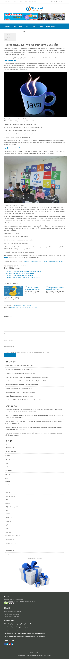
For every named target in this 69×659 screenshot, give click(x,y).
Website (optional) (9, 346)
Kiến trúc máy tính (10, 543)
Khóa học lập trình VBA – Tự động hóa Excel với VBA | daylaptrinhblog (24, 421)
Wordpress (8, 521)
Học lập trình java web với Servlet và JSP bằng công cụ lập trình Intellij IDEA (26, 381)
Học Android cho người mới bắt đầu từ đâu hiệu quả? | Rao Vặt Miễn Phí (25, 433)
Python (41, 26)
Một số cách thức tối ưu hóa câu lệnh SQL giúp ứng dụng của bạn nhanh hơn (26, 377)
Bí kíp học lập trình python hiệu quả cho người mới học (20, 392)
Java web (8, 489)
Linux (6, 547)
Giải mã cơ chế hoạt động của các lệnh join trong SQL (20, 373)
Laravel (7, 513)
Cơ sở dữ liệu (8, 31)
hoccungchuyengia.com (32, 655)
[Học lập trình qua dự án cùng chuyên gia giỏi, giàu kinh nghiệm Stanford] (34, 20)
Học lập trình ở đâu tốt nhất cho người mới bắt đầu (19, 275)
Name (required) (8, 334)
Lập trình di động (50, 26)
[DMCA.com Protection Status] (9, 604)
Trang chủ (7, 26)
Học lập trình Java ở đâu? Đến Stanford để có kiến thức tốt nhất (23, 271)
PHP (34, 26)
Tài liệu (7, 529)
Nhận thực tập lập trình (30, 1)
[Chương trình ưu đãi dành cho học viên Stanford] (34, 588)
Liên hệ (14, 1)
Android (7, 481)
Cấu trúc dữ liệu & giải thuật (13, 535)
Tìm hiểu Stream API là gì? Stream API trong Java (19, 388)
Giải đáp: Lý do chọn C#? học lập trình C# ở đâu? (23, 308)
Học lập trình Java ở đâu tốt (12, 148)
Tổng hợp (18, 31)
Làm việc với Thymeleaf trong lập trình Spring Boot (19, 369)
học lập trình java (9, 35)
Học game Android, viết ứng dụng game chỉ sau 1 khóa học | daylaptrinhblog (26, 427)
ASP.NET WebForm (10, 451)
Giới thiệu (7, 1)
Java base (8, 485)
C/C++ (27, 26)
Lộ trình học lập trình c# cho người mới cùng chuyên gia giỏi (21, 384)
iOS (6, 499)
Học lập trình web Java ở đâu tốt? (22, 306)
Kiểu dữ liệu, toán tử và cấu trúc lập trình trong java (20, 273)
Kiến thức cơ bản (10, 539)
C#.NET (7, 455)
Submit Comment (10, 355)
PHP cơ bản (8, 517)
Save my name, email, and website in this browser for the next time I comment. (27, 352)
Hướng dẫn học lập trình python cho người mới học (19, 396)
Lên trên (49, 655)
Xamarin (7, 503)
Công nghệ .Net (9, 459)
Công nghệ (8, 474)
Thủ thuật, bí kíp (9, 550)
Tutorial (20, 1)
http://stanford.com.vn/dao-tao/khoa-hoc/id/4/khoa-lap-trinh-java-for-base (43, 261)
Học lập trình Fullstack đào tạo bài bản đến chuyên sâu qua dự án (23, 400)
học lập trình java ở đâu (10, 38)
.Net (14, 26)
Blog (6, 463)
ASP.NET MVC (9, 448)
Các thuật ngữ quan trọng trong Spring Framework (19, 365)
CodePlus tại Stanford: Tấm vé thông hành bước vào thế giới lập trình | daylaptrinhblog (29, 410)
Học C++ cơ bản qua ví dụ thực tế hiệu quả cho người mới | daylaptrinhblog (26, 415)
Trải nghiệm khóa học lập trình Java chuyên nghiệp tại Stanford (23, 277)
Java (20, 26)
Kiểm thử (7, 492)
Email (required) (8, 340)
